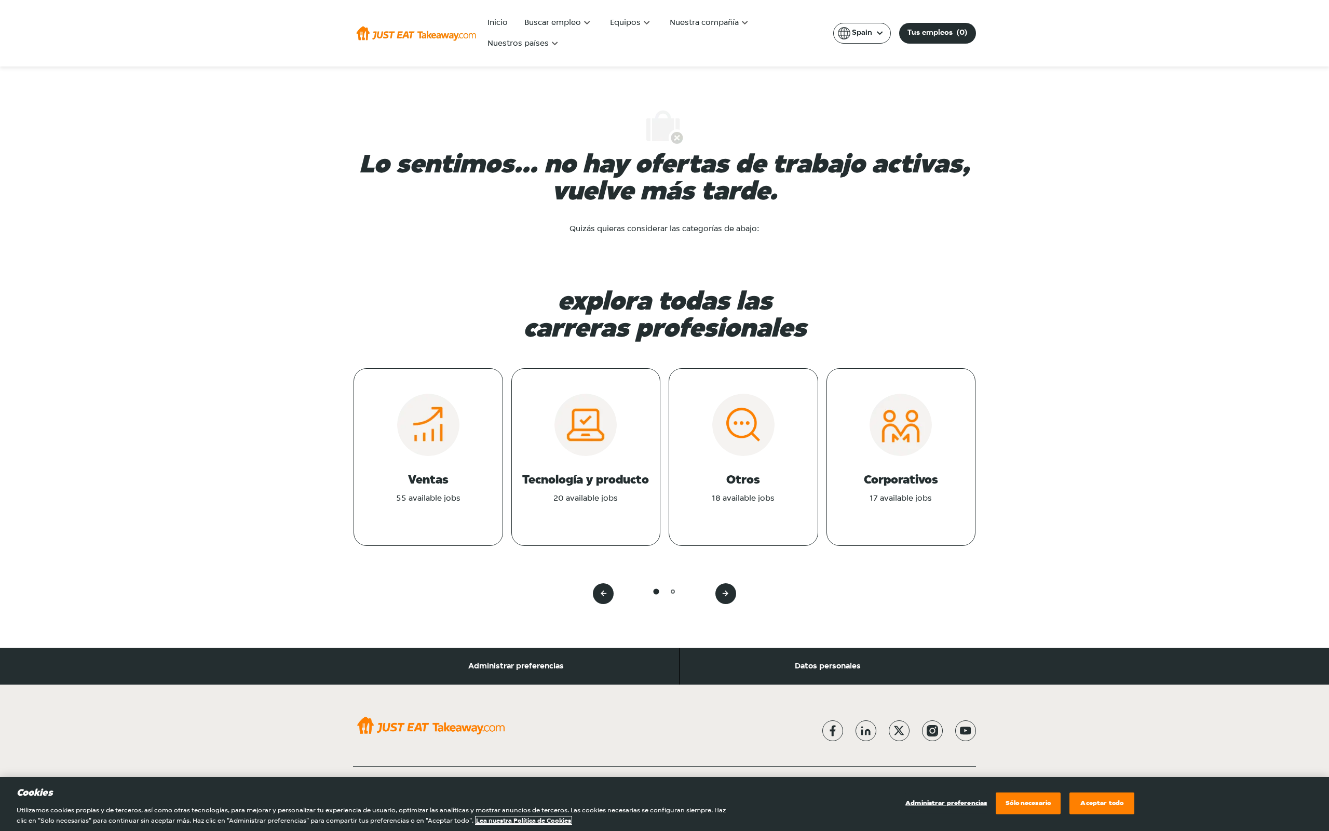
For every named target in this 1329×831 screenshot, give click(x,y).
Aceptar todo (1101, 803)
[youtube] (965, 730)
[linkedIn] (866, 730)
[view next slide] (725, 593)
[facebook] (832, 730)
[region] (664, 804)
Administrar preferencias (516, 666)
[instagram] (932, 730)
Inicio (497, 23)
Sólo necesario (1028, 803)
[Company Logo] (416, 33)
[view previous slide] (603, 593)
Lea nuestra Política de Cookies (523, 820)
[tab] (656, 591)
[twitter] (899, 730)
